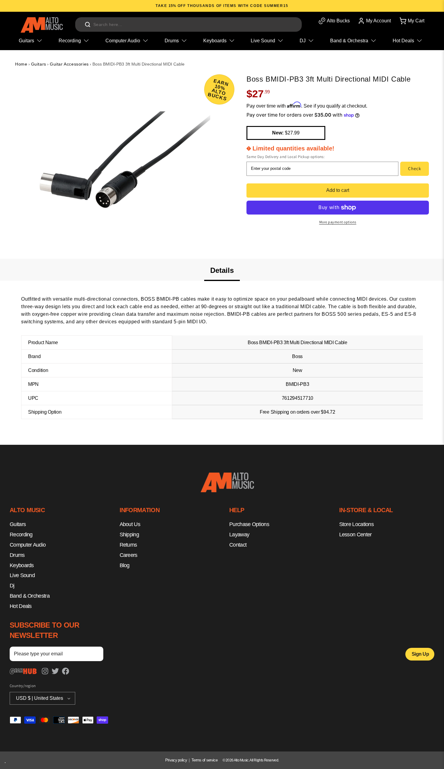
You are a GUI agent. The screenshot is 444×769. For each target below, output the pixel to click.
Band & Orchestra (30, 596)
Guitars (38, 64)
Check (414, 168)
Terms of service (204, 760)
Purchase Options (249, 525)
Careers (128, 555)
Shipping (129, 535)
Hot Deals (21, 606)
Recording (21, 535)
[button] (411, 20)
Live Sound (22, 576)
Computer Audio (28, 545)
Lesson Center (355, 535)
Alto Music (241, 760)
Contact (237, 545)
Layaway (239, 535)
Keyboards (22, 565)
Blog (125, 565)
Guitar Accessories (69, 64)
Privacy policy (176, 760)
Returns (128, 545)
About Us (130, 525)
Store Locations (356, 525)
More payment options (337, 222)
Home (21, 64)
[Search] (88, 24)
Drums (17, 555)
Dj (12, 586)
